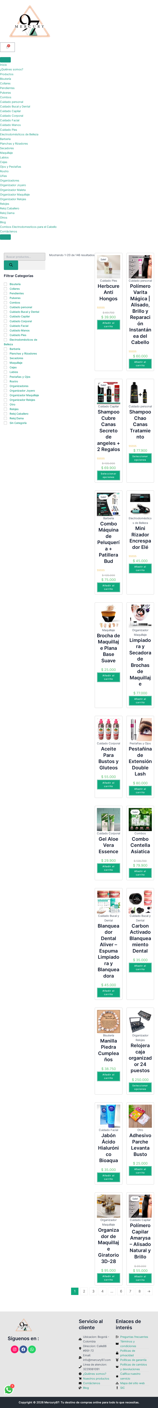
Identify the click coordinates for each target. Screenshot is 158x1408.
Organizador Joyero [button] (22, 390)
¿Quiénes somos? (11, 69)
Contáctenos (8, 231)
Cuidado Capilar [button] (20, 316)
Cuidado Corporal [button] (21, 321)
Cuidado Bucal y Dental (15, 106)
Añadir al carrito (108, 324)
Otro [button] (12, 404)
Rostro (4, 171)
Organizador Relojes (13, 199)
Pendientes (7, 88)
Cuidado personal (11, 102)
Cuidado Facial (9, 120)
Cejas (3, 162)
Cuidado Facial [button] (19, 325)
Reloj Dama (7, 213)
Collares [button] (15, 288)
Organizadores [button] (19, 386)
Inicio (3, 65)
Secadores (7, 148)
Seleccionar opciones (108, 475)
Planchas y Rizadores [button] (23, 353)
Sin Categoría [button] (18, 422)
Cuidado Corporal (11, 115)
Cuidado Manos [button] (20, 330)
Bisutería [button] (15, 284)
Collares (5, 83)
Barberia (5, 139)
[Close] (5, 237)
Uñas (3, 176)
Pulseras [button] (15, 298)
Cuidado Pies (8, 129)
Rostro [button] (14, 381)
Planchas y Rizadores (14, 143)
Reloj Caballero (9, 208)
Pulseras (5, 92)
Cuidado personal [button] (21, 307)
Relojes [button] (14, 409)
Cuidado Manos (10, 125)
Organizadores (9, 180)
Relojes (4, 204)
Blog (3, 222)
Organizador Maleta (13, 190)
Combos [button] (15, 302)
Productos (6, 74)
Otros (3, 217)
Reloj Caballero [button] (19, 413)
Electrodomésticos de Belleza (19, 134)
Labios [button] (14, 372)
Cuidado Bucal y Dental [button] (24, 311)
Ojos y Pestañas (10, 166)
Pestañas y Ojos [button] (20, 376)
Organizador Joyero (13, 185)
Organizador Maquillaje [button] (24, 395)
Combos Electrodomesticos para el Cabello (28, 227)
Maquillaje (6, 153)
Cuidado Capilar (10, 111)
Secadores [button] (16, 358)
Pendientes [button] (17, 293)
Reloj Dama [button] (17, 418)
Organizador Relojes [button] (22, 399)
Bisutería (5, 79)
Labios (4, 157)
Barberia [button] (15, 348)
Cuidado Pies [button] (18, 335)
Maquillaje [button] (16, 362)
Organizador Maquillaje (15, 194)
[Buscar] (11, 265)
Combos (5, 97)
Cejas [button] (13, 367)
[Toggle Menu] (5, 59)
